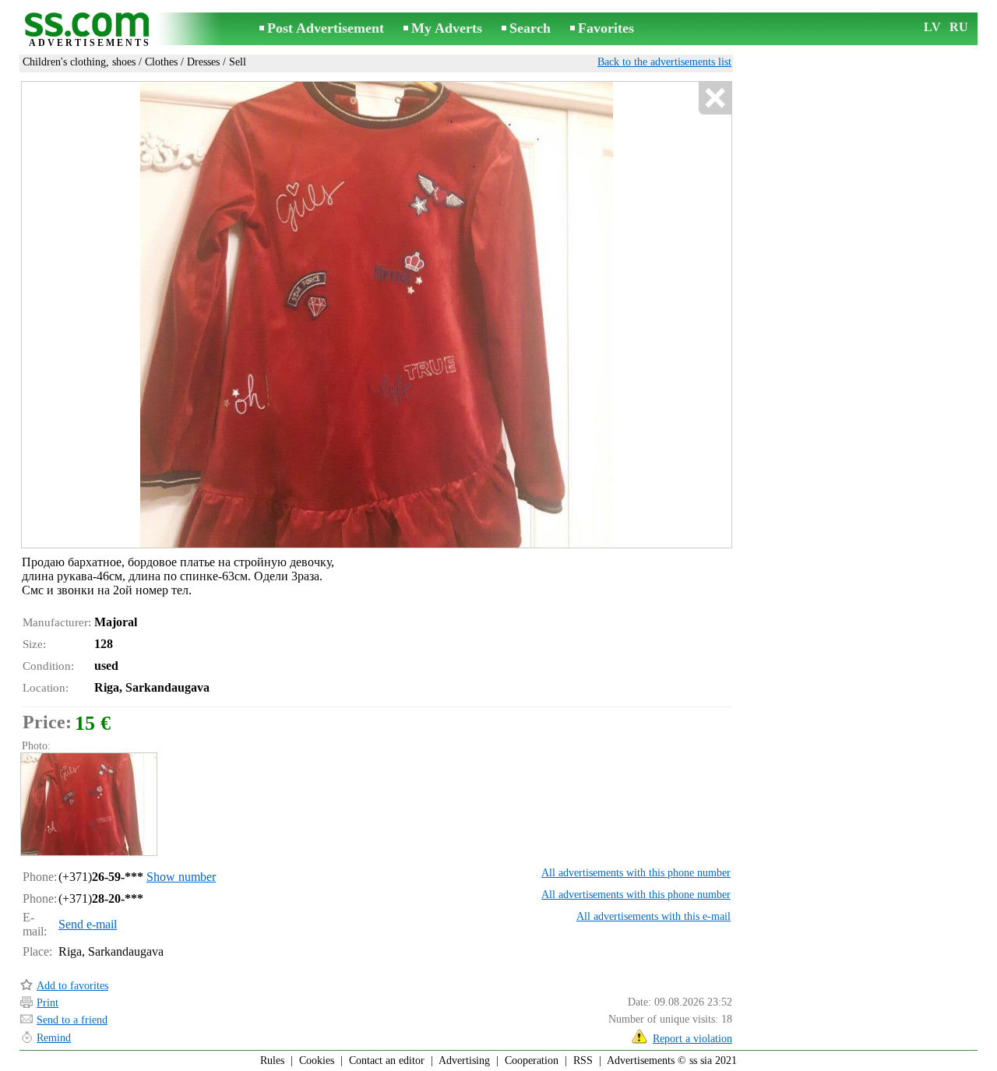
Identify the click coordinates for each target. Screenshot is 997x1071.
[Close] (714, 98)
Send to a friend (72, 1020)
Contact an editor (387, 1060)
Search (530, 28)
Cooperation (531, 1060)
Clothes (161, 62)
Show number (181, 876)
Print (47, 1003)
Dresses (203, 62)
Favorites (606, 28)
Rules (272, 1060)
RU (958, 26)
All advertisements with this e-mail (653, 916)
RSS (583, 1060)
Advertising (464, 1060)
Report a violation (692, 1039)
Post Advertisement (325, 28)
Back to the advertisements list (664, 62)
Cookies (316, 1060)
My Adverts (446, 28)
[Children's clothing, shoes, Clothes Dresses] (88, 804)
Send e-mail (87, 924)
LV (932, 26)
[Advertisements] (89, 30)
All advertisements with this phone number (636, 873)
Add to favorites (72, 986)
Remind (54, 1038)
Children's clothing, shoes (79, 62)
